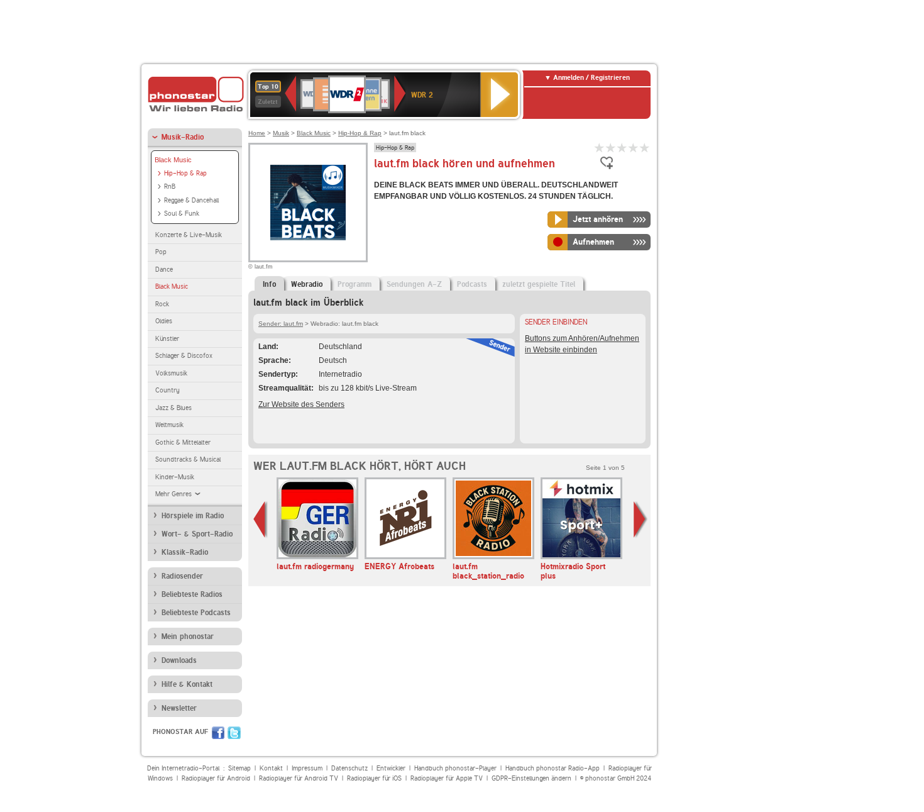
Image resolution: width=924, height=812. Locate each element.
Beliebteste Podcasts (196, 612)
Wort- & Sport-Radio (197, 534)
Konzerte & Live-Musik (188, 235)
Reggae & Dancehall (191, 200)
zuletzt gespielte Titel (538, 284)
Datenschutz (349, 768)
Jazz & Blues (173, 408)
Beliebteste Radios (192, 594)
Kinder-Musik (174, 477)
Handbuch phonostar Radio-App (552, 768)
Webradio (306, 284)
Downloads (179, 660)
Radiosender (182, 576)
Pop (161, 252)
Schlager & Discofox (183, 356)
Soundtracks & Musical (188, 459)
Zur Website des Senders (301, 404)
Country (167, 390)
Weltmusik (169, 425)
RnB (169, 186)
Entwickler (391, 768)
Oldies (163, 321)
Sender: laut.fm (280, 323)
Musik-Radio (183, 137)
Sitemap (239, 768)
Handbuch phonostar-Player (455, 768)
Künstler (167, 339)
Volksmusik (171, 373)
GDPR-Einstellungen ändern (531, 778)
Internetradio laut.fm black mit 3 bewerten (622, 147)
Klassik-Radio (185, 552)
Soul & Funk (181, 213)
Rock (162, 304)
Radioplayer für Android (216, 778)
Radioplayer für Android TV (298, 778)
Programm (354, 284)
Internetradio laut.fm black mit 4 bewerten (633, 147)
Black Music (173, 160)
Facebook (218, 732)
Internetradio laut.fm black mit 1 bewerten (599, 147)
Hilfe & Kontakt (187, 684)
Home (256, 133)
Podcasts (472, 284)
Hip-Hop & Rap (185, 173)
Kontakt (271, 768)
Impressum (307, 768)
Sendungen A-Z (414, 284)
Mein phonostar (188, 636)
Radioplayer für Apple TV (446, 778)
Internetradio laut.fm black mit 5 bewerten (645, 147)
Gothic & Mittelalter (183, 442)
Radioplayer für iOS (374, 778)
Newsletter (179, 708)
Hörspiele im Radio (193, 515)
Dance (164, 269)
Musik (281, 133)
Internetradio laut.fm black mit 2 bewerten (611, 147)
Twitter (234, 732)
